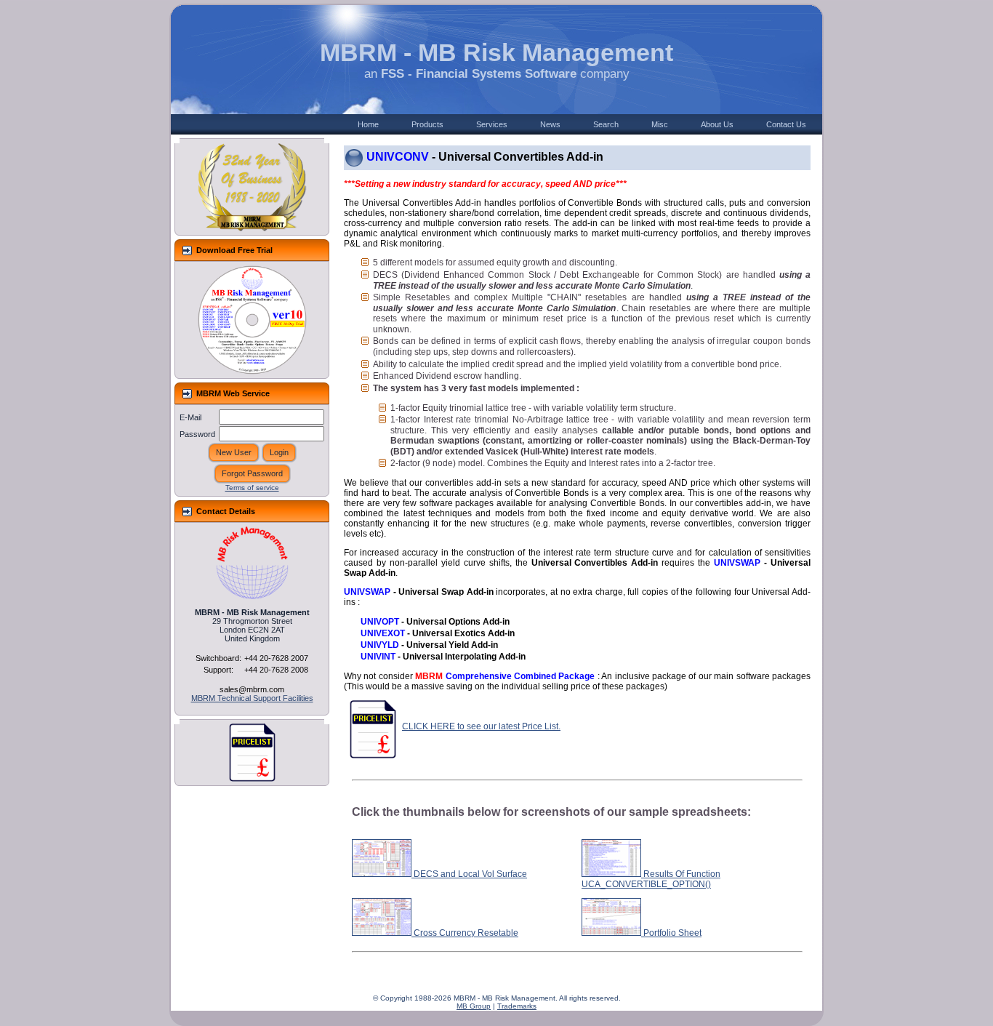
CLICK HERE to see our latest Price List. (481, 726)
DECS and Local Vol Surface (469, 874)
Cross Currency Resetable (464, 933)
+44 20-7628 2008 (276, 669)
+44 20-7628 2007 (276, 658)
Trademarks (516, 1006)
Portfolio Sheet (671, 933)
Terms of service (252, 488)
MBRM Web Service (233, 393)
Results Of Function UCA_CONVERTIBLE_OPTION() (651, 879)
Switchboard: (218, 658)
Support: (218, 669)
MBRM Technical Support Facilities (252, 698)
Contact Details (225, 511)
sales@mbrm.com (252, 689)
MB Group (474, 1006)
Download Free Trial (234, 250)
